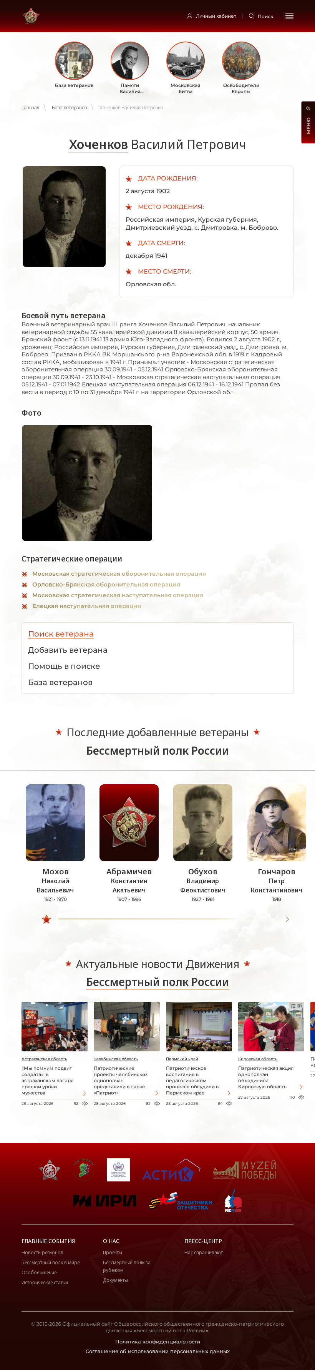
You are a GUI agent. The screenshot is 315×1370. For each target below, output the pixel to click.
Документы (115, 1280)
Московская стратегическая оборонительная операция (119, 573)
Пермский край (182, 1058)
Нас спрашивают (203, 1252)
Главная (30, 107)
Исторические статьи (45, 1282)
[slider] (46, 919)
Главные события (48, 1241)
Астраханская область (44, 1058)
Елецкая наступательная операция (86, 606)
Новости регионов (42, 1252)
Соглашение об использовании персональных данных (158, 1351)
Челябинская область (116, 1058)
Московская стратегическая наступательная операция (117, 595)
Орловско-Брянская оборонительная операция (106, 584)
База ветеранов (69, 107)
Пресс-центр (203, 1241)
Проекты (112, 1252)
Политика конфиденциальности (157, 1341)
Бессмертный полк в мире (51, 1262)
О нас (111, 1241)
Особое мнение (39, 1272)
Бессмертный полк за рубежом (127, 1266)
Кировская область (257, 1058)
